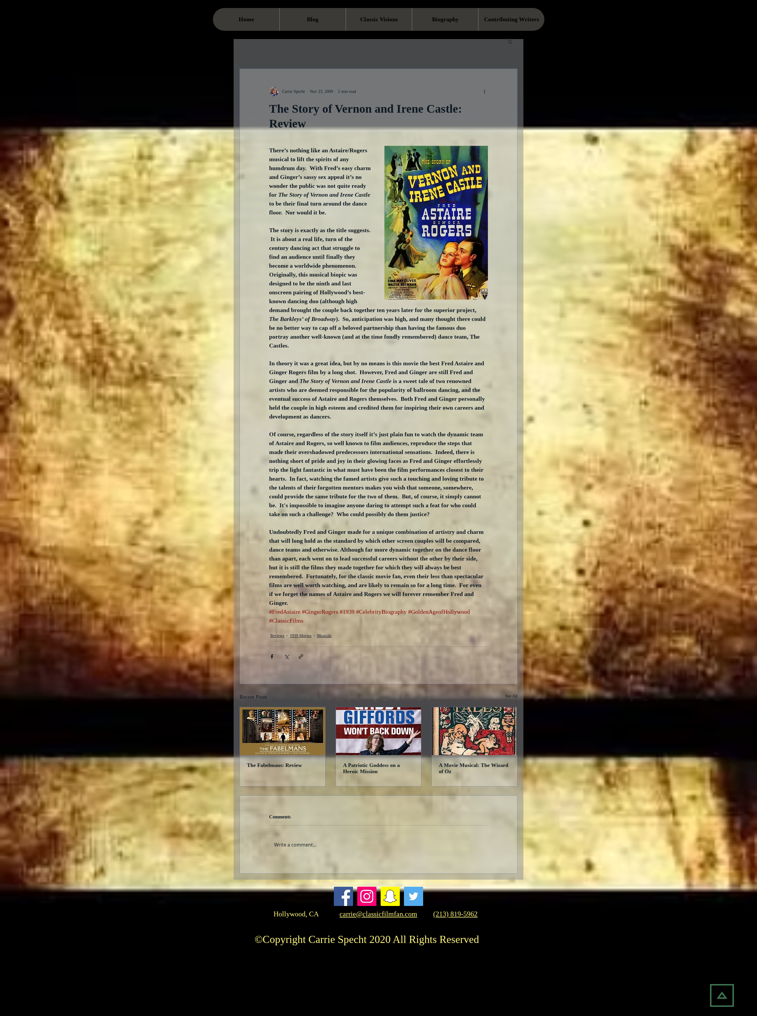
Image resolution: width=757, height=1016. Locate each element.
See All (511, 696)
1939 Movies (300, 636)
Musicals (324, 636)
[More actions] (484, 91)
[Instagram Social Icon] (366, 896)
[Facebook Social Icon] (343, 896)
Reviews (277, 636)
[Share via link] (301, 656)
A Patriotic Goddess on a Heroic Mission (371, 768)
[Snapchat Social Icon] (390, 896)
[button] (510, 41)
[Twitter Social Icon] (413, 896)
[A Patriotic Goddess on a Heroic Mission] (378, 731)
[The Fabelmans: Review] (282, 731)
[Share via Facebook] (272, 656)
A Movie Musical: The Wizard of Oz (473, 768)
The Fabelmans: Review (274, 765)
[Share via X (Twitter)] (286, 656)
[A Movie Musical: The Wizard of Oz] (474, 731)
